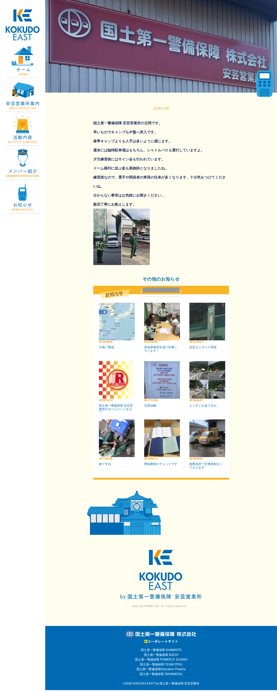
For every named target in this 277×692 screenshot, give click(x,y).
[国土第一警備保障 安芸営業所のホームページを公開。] (118, 363)
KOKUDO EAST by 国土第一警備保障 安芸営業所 (166, 683)
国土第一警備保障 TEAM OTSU (161, 664)
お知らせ (23, 196)
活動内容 (23, 129)
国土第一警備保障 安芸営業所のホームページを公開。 (116, 409)
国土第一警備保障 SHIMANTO (161, 650)
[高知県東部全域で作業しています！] (163, 305)
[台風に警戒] (118, 305)
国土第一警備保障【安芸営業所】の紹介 (23, 95)
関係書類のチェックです (160, 464)
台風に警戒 (106, 347)
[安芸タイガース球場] (208, 305)
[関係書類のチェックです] (163, 422)
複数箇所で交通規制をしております (206, 465)
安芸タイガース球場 (203, 347)
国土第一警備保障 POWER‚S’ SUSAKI (161, 659)
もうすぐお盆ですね (203, 405)
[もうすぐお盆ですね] (208, 363)
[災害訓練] (163, 363)
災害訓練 (150, 405)
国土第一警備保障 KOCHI (161, 654)
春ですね (105, 464)
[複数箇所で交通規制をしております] (208, 422)
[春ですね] (118, 422)
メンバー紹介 (23, 163)
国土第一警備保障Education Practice (161, 669)
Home (23, 61)
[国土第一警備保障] (161, 633)
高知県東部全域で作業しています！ (160, 349)
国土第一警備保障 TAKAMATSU (161, 674)
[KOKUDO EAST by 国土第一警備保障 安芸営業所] (23, 16)
